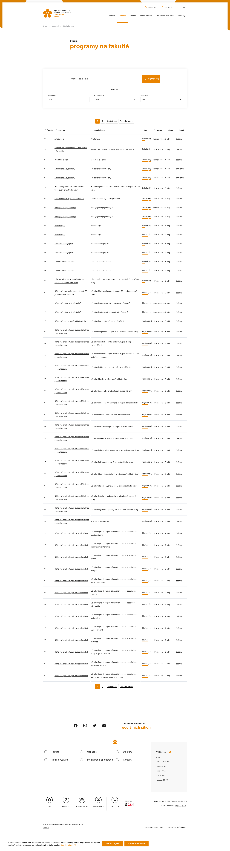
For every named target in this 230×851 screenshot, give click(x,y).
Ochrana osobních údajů (154, 827)
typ (145, 130)
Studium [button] (133, 16)
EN (184, 7)
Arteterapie (59, 139)
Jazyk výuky (145, 95)
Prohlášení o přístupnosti (177, 827)
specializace (99, 130)
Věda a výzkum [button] (146, 16)
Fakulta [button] (112, 16)
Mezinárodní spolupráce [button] (165, 16)
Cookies (46, 828)
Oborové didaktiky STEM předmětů (69, 198)
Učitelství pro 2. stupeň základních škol (71, 533)
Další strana (112, 121)
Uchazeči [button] (122, 16)
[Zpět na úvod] (57, 13)
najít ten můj (153, 79)
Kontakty (181, 16)
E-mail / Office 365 (163, 762)
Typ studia (51, 95)
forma (159, 130)
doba (170, 130)
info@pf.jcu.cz (180, 806)
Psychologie (60, 225)
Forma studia (99, 95)
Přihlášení (168, 7)
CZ (178, 7)
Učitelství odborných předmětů (68, 303)
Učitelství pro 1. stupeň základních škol (71, 321)
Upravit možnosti (67, 845)
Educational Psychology (65, 169)
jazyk (181, 130)
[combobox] (152, 7)
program (61, 130)
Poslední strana (126, 121)
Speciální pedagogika (64, 243)
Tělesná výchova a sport (65, 261)
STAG (158, 757)
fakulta (50, 130)
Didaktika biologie (62, 160)
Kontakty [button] (127, 759)
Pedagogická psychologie (65, 207)
